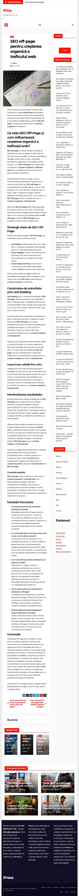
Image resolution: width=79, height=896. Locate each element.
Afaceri (59, 456)
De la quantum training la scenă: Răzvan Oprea (62, 418)
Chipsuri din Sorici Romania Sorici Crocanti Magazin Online (21, 808)
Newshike (33, 888)
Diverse (59, 473)
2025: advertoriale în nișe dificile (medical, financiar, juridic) (64, 279)
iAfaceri (59, 542)
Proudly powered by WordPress (13, 888)
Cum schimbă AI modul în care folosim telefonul (64, 192)
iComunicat (60, 536)
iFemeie (59, 549)
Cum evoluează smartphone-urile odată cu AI (63, 214)
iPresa (7, 10)
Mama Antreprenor (63, 552)
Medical (59, 489)
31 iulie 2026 (13, 789)
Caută (58, 36)
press (15, 63)
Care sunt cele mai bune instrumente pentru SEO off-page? (18, 703)
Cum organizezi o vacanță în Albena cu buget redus (64, 144)
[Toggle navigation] (39, 25)
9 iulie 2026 (49, 789)
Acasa (43, 887)
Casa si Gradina (62, 462)
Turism (58, 511)
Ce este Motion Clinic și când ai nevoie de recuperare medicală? (64, 134)
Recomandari (61, 494)
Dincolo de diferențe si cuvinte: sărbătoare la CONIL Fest (65, 371)
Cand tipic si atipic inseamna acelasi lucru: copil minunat (64, 167)
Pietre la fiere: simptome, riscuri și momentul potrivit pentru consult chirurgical (63, 122)
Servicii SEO (60, 533)
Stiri (57, 505)
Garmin (59, 483)
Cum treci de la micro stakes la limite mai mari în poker (64, 309)
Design (58, 467)
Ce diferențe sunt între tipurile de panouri (63, 257)
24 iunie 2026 (50, 812)
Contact (73, 892)
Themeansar (9, 890)
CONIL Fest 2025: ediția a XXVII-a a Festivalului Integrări (64, 299)
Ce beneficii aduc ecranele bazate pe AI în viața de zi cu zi (65, 289)
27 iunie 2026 (13, 812)
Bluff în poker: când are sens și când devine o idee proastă (64, 319)
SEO (12, 36)
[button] (73, 25)
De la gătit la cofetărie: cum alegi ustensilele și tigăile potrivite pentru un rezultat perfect (65, 83)
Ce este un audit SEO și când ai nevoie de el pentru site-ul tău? (64, 361)
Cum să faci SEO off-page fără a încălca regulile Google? (37, 703)
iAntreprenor (61, 545)
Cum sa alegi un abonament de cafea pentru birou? (64, 224)
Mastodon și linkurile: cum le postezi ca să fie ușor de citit (64, 235)
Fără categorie (61, 478)
